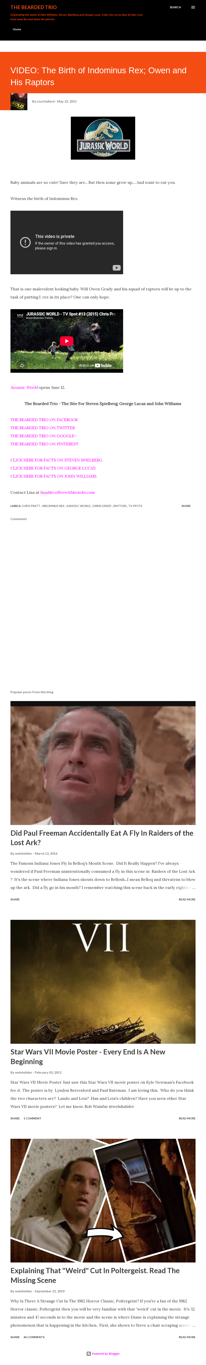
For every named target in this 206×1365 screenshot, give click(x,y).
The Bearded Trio (33, 7)
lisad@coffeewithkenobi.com (67, 492)
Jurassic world (78, 506)
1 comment (32, 1118)
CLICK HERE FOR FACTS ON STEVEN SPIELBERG (56, 460)
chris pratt (31, 506)
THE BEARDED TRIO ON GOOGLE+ (43, 435)
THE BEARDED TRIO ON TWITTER (42, 427)
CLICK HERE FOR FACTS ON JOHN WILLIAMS (53, 476)
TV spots (135, 506)
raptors (120, 506)
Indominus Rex (53, 506)
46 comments (34, 1337)
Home (17, 29)
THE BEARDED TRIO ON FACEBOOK (44, 419)
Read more (187, 899)
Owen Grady (102, 506)
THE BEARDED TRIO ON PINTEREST (44, 443)
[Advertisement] (103, 655)
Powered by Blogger (105, 1354)
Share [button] (186, 506)
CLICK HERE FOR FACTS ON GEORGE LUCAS (53, 468)
